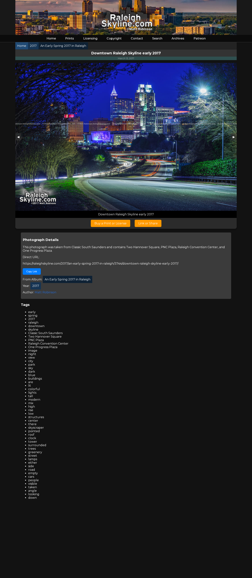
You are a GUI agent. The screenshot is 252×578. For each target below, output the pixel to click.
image (32, 350)
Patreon (200, 38)
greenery (35, 452)
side (31, 466)
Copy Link (31, 271)
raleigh (33, 322)
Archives (178, 38)
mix (30, 403)
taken (32, 487)
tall (30, 396)
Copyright (114, 38)
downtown (36, 326)
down (32, 497)
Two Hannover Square (143, 247)
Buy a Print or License (110, 223)
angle (32, 490)
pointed (34, 431)
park (31, 364)
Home (51, 38)
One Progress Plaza (37, 250)
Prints (69, 38)
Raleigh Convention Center (198, 247)
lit (29, 385)
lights (32, 392)
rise (30, 410)
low (31, 413)
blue (31, 375)
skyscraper (36, 427)
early (32, 312)
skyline (33, 329)
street (32, 455)
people (33, 480)
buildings (35, 378)
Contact (137, 38)
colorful (34, 389)
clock (32, 438)
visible (32, 483)
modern (34, 399)
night (32, 354)
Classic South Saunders (89, 247)
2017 (31, 319)
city (30, 361)
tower (32, 441)
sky (30, 368)
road (31, 469)
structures (36, 417)
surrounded (37, 445)
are (30, 382)
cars (31, 476)
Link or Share (148, 223)
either (32, 462)
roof (31, 434)
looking (33, 494)
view (31, 357)
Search (157, 38)
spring (32, 315)
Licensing (90, 38)
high (31, 406)
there (32, 424)
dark (31, 371)
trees (32, 448)
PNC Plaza (168, 247)
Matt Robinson (45, 292)
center (33, 420)
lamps (32, 459)
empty (33, 473)
